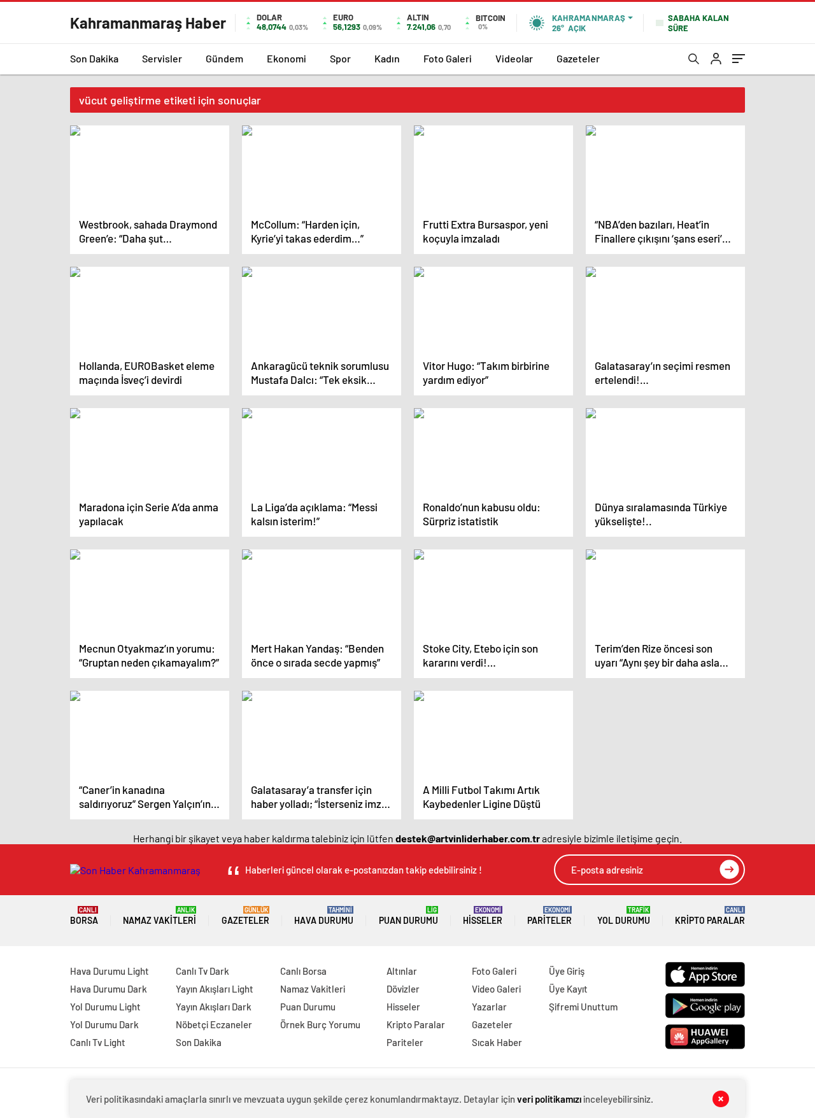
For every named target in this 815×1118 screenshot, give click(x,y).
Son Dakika (94, 58)
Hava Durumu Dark (108, 988)
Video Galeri (496, 988)
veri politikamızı (549, 1099)
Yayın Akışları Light (214, 988)
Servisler (162, 58)
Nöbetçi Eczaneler (214, 1024)
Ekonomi (286, 58)
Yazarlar (489, 1006)
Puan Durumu (408, 916)
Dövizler (403, 988)
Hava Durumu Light (109, 971)
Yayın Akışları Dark (214, 1006)
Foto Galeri (447, 58)
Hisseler (482, 916)
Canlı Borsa (303, 971)
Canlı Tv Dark (202, 971)
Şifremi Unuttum (583, 1006)
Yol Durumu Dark (104, 1024)
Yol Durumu (623, 916)
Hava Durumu (323, 916)
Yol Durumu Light (105, 1006)
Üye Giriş (567, 971)
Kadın (387, 58)
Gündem (224, 58)
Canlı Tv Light (97, 1042)
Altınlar (401, 971)
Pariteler (549, 916)
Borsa (84, 916)
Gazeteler (578, 58)
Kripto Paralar (710, 916)
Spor (340, 58)
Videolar (514, 58)
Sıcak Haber (497, 1042)
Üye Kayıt (568, 988)
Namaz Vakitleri (159, 916)
